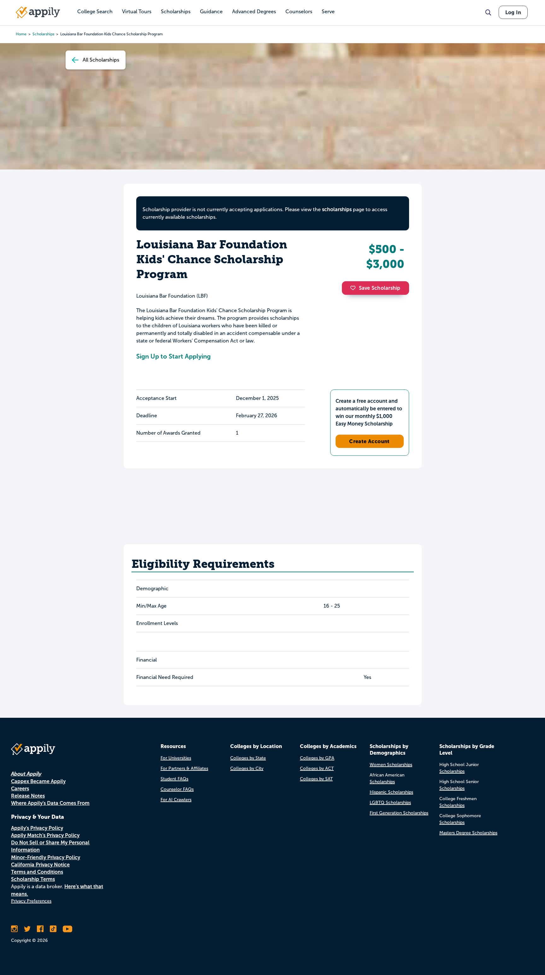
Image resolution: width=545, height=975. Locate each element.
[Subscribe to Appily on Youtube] (67, 929)
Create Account (369, 441)
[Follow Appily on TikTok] (53, 929)
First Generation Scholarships (399, 813)
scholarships (43, 34)
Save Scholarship (380, 288)
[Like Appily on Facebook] (40, 929)
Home (21, 34)
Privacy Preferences (31, 901)
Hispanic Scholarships (391, 792)
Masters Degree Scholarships (468, 832)
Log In (513, 12)
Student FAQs (174, 778)
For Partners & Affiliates (184, 768)
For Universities (176, 758)
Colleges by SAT (316, 778)
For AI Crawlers (176, 799)
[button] (354, 287)
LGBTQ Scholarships (390, 802)
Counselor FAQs (177, 789)
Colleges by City (246, 768)
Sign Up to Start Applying (173, 356)
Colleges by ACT (317, 768)
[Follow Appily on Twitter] (27, 929)
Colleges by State (248, 758)
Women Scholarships (391, 764)
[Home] (38, 12)
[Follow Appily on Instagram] (14, 929)
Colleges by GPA (317, 758)
